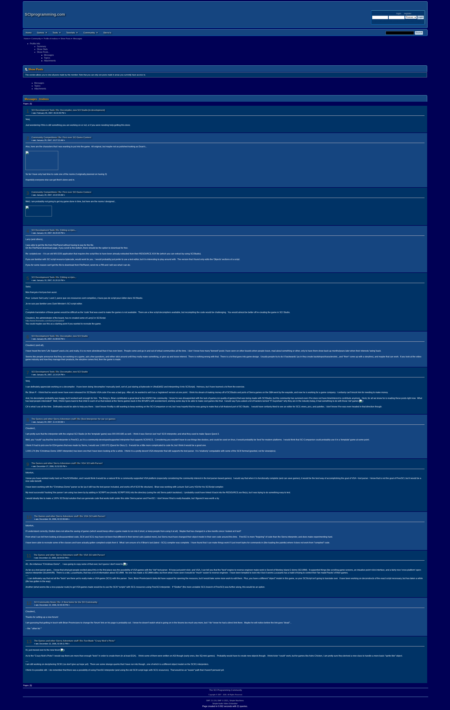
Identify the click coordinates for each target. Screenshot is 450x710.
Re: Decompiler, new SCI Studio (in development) (80, 110)
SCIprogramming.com (45, 14)
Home (29, 32)
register (407, 13)
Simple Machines (236, 700)
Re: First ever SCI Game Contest (75, 137)
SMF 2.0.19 (211, 700)
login (398, 13)
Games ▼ (42, 32)
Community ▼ (90, 32)
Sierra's (107, 32)
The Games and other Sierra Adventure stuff (53, 419)
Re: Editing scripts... (66, 230)
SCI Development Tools (43, 110)
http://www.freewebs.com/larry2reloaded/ (44, 321)
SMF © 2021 (223, 700)
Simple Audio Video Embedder (225, 703)
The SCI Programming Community (225, 690)
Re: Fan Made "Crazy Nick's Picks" (97, 641)
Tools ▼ (57, 32)
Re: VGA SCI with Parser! (90, 463)
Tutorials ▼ (72, 32)
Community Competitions (44, 137)
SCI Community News (45, 602)
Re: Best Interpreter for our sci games (96, 419)
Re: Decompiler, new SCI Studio (72, 336)
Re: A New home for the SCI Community (77, 602)
